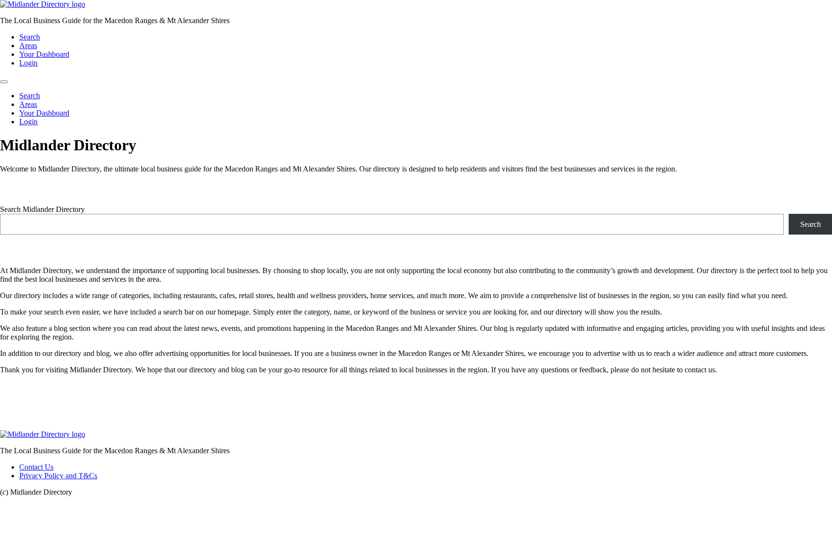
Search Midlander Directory (42, 209)
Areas (28, 45)
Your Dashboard (44, 54)
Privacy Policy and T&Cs (58, 476)
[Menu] (4, 81)
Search (29, 37)
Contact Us (36, 467)
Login (28, 63)
